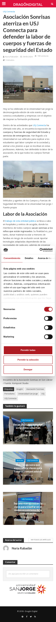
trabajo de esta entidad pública (20, 221)
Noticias (20, 461)
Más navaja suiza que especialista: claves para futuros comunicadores (28, 468)
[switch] (48, 318)
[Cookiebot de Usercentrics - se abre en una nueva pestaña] (40, 250)
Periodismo (9, 393)
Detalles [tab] (29, 258)
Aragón (19, 389)
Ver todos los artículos (41, 540)
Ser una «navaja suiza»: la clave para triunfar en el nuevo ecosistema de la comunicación (28, 508)
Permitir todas (28, 350)
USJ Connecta (9, 11)
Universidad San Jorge (28, 393)
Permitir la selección (28, 359)
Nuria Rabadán (11, 56)
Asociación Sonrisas (35, 389)
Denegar (28, 369)
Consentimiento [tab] (11, 258)
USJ (42, 393)
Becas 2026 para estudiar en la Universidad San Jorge (28, 428)
